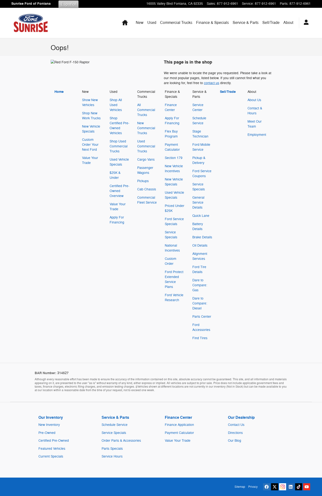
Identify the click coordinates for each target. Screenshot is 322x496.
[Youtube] (306, 486)
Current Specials (50, 456)
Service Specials (114, 433)
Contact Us (236, 425)
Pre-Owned (46, 433)
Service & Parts (246, 22)
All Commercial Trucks (146, 110)
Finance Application (179, 425)
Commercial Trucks (176, 22)
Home (59, 92)
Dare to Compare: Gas (199, 285)
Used (151, 22)
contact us (211, 83)
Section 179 (173, 158)
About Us (254, 100)
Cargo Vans (146, 160)
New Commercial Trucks (146, 128)
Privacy (253, 487)
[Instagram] (282, 486)
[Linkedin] (290, 486)
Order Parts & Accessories (121, 441)
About (288, 22)
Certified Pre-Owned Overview (119, 191)
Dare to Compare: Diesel (199, 303)
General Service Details (198, 203)
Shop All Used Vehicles (116, 105)
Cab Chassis (146, 189)
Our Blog (234, 441)
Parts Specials (112, 449)
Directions (235, 433)
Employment (257, 135)
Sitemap (240, 487)
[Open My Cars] (305, 22)
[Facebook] (266, 486)
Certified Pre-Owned (53, 441)
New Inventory (49, 425)
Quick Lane (200, 216)
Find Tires (199, 338)
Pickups (143, 181)
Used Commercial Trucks (146, 146)
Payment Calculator (179, 433)
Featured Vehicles (51, 449)
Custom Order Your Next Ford (90, 145)
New (140, 22)
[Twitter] (274, 486)
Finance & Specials (212, 22)
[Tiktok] (298, 486)
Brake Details (202, 237)
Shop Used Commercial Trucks (119, 146)
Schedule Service (115, 425)
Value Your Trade (177, 441)
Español (68, 4)
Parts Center (201, 317)
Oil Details (199, 246)
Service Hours (112, 456)
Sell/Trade (271, 22)
